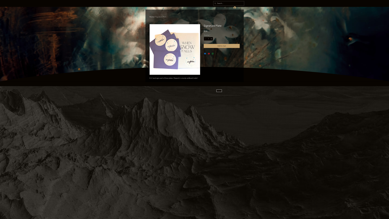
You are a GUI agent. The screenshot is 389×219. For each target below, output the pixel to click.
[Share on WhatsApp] (213, 53)
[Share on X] (216, 53)
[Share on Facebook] (205, 53)
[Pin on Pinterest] (209, 53)
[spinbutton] (208, 39)
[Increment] (211, 39)
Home (152, 17)
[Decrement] (205, 39)
